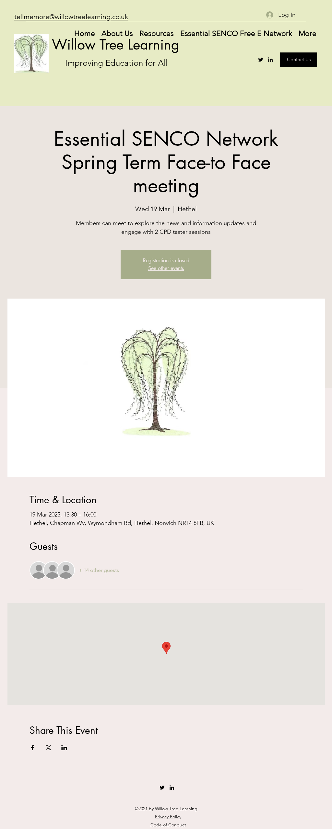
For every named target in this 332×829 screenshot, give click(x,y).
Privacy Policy (168, 817)
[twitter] (260, 59)
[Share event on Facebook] (33, 747)
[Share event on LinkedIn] (64, 747)
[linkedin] (270, 59)
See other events (166, 268)
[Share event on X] (48, 747)
